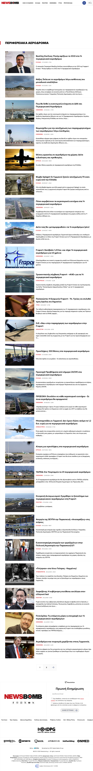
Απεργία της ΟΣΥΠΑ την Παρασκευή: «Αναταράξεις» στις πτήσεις (63, 520)
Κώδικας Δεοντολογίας (40, 720)
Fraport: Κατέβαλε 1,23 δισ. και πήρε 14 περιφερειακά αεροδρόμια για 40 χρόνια (61, 251)
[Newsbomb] (23, 697)
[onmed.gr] (83, 741)
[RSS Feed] (33, 703)
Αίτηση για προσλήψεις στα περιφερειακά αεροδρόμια (62, 446)
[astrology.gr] (54, 741)
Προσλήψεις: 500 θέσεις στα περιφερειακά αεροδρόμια (62, 351)
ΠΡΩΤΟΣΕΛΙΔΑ (68, 3)
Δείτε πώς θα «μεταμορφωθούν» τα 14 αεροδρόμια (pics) (62, 227)
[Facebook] (13, 703)
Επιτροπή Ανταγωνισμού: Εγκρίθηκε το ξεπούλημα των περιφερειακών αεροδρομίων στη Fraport (62, 497)
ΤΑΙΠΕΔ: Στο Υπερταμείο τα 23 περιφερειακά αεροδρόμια (63, 472)
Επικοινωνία (81, 720)
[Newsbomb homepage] (10, 3)
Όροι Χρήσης (14, 720)
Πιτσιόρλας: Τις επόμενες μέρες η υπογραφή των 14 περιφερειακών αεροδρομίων (60, 617)
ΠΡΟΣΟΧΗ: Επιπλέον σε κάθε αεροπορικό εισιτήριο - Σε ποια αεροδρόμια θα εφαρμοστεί (62, 397)
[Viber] (17, 703)
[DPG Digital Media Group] (46, 730)
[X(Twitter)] (25, 703)
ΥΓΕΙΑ (60, 3)
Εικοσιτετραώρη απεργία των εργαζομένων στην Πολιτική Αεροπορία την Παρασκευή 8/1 (59, 544)
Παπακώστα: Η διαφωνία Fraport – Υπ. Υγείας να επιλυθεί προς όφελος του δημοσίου (63, 300)
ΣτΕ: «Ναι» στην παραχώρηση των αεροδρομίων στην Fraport (61, 324)
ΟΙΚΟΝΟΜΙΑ (53, 3)
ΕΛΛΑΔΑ (37, 3)
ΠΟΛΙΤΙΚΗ (45, 3)
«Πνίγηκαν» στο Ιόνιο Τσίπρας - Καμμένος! (56, 568)
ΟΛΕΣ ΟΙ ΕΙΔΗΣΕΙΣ (28, 3)
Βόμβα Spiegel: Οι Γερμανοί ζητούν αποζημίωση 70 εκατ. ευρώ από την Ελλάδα (63, 178)
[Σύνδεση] (84, 3)
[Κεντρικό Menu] (90, 3)
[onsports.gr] (24, 741)
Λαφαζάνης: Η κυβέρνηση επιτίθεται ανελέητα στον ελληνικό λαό (60, 592)
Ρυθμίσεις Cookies (55, 720)
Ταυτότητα (4, 720)
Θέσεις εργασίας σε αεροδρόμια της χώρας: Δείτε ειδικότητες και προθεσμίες (59, 156)
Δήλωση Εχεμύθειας (26, 720)
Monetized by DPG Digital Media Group (52, 748)
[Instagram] (21, 703)
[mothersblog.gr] (68, 741)
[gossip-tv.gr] (10, 741)
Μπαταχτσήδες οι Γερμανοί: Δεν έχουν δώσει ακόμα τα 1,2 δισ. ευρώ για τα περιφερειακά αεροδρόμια (63, 422)
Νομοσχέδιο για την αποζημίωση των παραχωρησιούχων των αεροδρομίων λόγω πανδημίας (63, 129)
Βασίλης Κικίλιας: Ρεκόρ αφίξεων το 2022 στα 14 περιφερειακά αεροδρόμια (59, 57)
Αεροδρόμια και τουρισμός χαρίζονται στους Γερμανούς (62, 641)
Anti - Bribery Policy (69, 720)
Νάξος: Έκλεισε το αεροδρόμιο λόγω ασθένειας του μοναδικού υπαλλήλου (60, 80)
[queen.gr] (39, 741)
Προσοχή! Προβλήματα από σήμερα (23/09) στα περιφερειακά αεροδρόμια (59, 373)
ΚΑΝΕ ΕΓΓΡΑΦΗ (67, 710)
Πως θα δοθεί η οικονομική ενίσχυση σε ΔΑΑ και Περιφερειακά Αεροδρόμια (59, 105)
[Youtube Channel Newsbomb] (29, 703)
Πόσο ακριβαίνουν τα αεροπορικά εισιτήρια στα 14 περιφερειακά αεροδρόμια (60, 202)
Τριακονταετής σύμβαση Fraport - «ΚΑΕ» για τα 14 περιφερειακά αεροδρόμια (60, 275)
